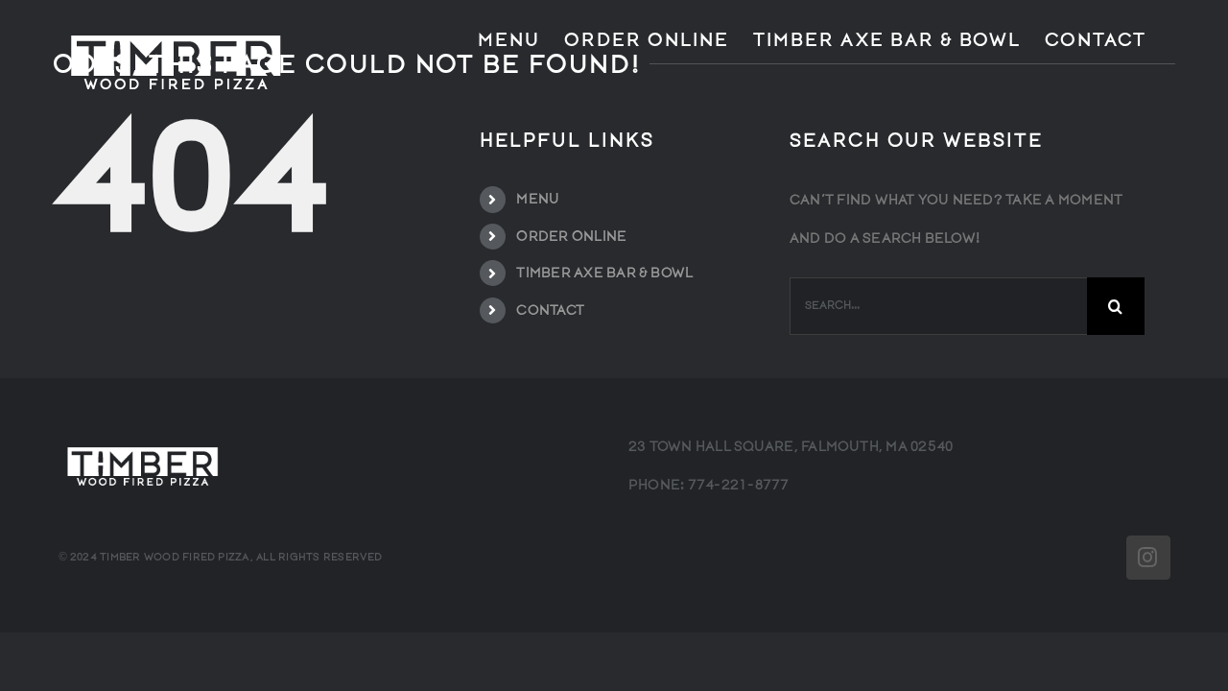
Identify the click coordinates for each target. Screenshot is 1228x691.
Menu (537, 199)
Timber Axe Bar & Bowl (604, 273)
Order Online (571, 236)
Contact (550, 310)
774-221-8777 (739, 485)
